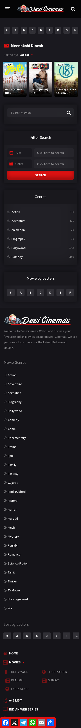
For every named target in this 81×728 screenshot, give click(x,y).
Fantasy (13, 474)
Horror (12, 510)
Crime (12, 429)
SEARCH (40, 175)
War (10, 608)
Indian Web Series (23, 709)
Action (15, 212)
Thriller (12, 581)
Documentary (17, 438)
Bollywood (18, 248)
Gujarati (13, 483)
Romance (14, 554)
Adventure (18, 221)
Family (12, 465)
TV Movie (14, 590)
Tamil (11, 572)
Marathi (13, 519)
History (13, 501)
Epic (11, 456)
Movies (15, 662)
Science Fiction (18, 563)
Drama (12, 447)
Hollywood (20, 689)
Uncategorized (18, 599)
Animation (18, 230)
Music (12, 527)
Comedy (17, 257)
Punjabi (13, 545)
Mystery (13, 536)
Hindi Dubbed (17, 492)
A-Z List (15, 700)
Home (13, 653)
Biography (18, 239)
